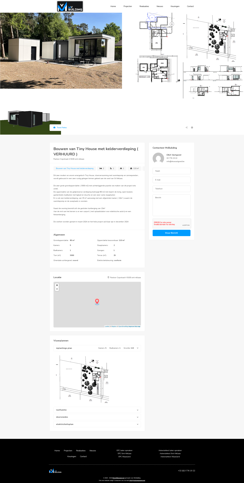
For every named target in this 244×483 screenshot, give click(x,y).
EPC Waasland (125, 456)
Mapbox (114, 326)
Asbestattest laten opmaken (170, 450)
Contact (190, 6)
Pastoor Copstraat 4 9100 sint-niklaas (69, 159)
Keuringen (175, 6)
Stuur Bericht (171, 233)
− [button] (57, 289)
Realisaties (144, 6)
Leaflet (107, 326)
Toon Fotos (61, 127)
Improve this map (134, 326)
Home (113, 6)
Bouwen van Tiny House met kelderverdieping (74, 168)
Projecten (128, 6)
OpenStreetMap (123, 326)
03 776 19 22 (172, 158)
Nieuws (160, 6)
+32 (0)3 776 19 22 (186, 470)
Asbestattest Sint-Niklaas (170, 453)
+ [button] (57, 285)
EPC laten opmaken (124, 450)
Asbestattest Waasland (170, 456)
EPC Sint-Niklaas (124, 453)
